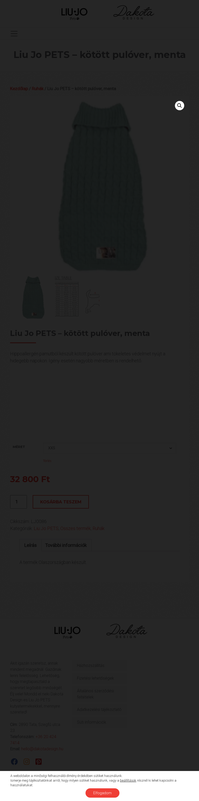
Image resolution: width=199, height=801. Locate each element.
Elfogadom (102, 793)
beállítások (128, 780)
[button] (179, 105)
